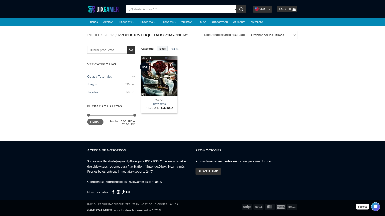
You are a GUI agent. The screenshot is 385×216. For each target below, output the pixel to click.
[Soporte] (375, 206)
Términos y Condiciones (150, 204)
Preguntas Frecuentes (114, 204)
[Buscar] (241, 9)
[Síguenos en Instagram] (118, 192)
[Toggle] (133, 84)
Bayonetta (159, 103)
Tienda (94, 22)
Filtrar (95, 121)
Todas (162, 48)
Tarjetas (186, 22)
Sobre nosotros (116, 181)
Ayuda (173, 204)
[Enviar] (131, 50)
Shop (108, 35)
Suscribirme (208, 171)
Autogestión (220, 22)
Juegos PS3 (166, 22)
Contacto (257, 22)
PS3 (174, 48)
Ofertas (108, 22)
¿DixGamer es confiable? (145, 181)
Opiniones (239, 22)
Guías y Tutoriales (99, 76)
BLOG (203, 22)
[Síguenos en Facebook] (113, 192)
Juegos (92, 84)
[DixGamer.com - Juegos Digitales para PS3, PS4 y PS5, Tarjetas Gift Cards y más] (103, 9)
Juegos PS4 (146, 22)
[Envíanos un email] (128, 192)
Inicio (93, 35)
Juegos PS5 (125, 22)
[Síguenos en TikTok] (123, 192)
